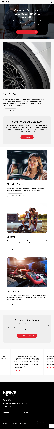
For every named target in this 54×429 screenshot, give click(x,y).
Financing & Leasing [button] (24, 412)
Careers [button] (21, 416)
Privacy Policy (22, 423)
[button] (51, 2)
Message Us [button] (6, 412)
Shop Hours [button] (6, 416)
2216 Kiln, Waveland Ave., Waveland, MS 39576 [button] (15, 403)
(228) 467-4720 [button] (7, 406)
